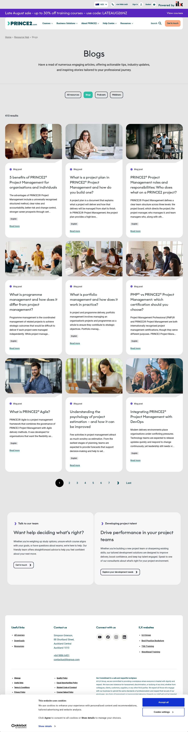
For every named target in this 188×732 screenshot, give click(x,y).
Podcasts (101, 95)
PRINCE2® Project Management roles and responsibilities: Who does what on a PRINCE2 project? (153, 184)
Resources (125, 23)
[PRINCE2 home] (22, 23)
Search (154, 23)
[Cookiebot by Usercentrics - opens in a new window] (19, 726)
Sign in (135, 4)
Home (8, 37)
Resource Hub (21, 37)
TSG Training (148, 646)
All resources (73, 95)
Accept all (163, 702)
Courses (46, 23)
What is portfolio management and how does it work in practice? (94, 299)
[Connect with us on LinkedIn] (124, 637)
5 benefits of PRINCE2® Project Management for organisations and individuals (33, 182)
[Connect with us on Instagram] (116, 637)
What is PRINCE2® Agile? (30, 412)
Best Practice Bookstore (153, 640)
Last (128, 482)
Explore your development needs (118, 572)
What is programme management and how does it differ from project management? (33, 302)
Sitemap (17, 678)
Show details (45, 726)
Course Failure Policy (65, 692)
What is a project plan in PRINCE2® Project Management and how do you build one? (90, 184)
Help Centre (108, 23)
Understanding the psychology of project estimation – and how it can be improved (92, 419)
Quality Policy (62, 678)
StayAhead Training (151, 652)
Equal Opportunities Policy (67, 683)
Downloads (19, 640)
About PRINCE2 (89, 23)
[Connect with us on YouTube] (99, 637)
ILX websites (146, 627)
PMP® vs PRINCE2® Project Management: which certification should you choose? (152, 302)
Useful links (18, 683)
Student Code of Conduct (67, 687)
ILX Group (146, 635)
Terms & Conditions (22, 687)
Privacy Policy (19, 692)
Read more (15, 226)
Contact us (60, 627)
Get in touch (172, 23)
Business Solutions (66, 23)
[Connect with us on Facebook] (107, 637)
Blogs (88, 95)
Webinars (116, 95)
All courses (19, 635)
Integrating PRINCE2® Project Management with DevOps (151, 417)
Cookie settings (162, 712)
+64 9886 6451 (122, 4)
